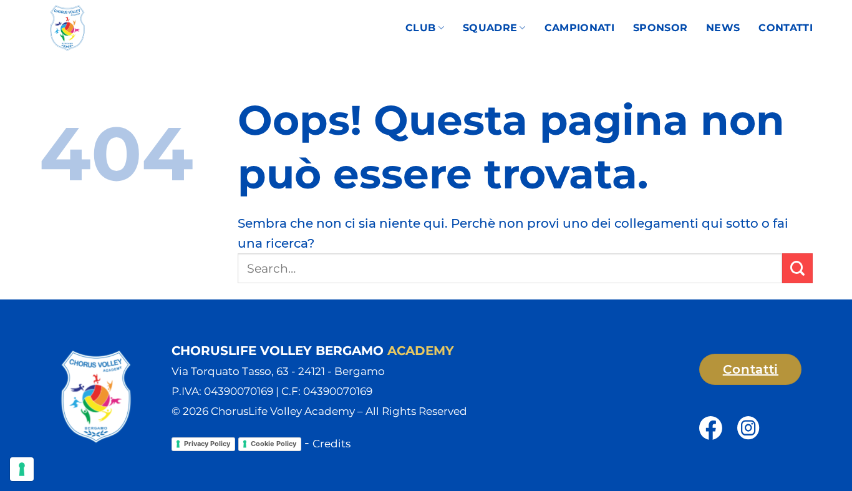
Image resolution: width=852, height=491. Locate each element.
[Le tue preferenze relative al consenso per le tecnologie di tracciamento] (22, 469)
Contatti (785, 28)
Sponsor (660, 28)
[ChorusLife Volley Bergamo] (108, 28)
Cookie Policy (273, 443)
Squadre (490, 28)
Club (420, 28)
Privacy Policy (207, 443)
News (723, 28)
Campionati (579, 28)
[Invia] (797, 268)
